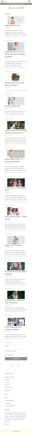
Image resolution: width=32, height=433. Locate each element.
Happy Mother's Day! (12, 25)
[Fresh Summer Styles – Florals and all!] (16, 211)
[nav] (3, 1)
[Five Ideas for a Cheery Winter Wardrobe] (16, 266)
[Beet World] (16, 8)
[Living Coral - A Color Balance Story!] (16, 182)
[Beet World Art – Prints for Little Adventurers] (16, 295)
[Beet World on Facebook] (5, 424)
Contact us (7, 382)
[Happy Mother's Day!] (16, 20)
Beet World (17, 431)
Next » (18, 365)
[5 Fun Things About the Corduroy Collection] (16, 322)
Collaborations (8, 403)
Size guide (7, 379)
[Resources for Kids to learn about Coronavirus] (16, 77)
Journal (7, 14)
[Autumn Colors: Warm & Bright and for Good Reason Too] (16, 125)
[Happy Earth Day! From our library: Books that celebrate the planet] (16, 46)
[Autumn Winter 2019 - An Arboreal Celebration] (16, 154)
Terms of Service (8, 387)
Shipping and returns (9, 377)
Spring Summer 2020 (12, 106)
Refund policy (8, 390)
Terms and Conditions (10, 405)
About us (7, 397)
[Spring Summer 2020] (16, 101)
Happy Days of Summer (13, 245)
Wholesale (7, 385)
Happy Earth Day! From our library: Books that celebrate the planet (15, 54)
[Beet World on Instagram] (8, 424)
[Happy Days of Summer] (16, 240)
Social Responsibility (9, 400)
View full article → (9, 40)
